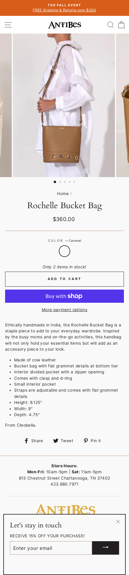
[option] (64, 8)
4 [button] (70, 182)
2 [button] (60, 182)
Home (63, 193)
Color (64, 240)
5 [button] (75, 182)
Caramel (64, 251)
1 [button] (55, 182)
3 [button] (65, 182)
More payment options (64, 309)
